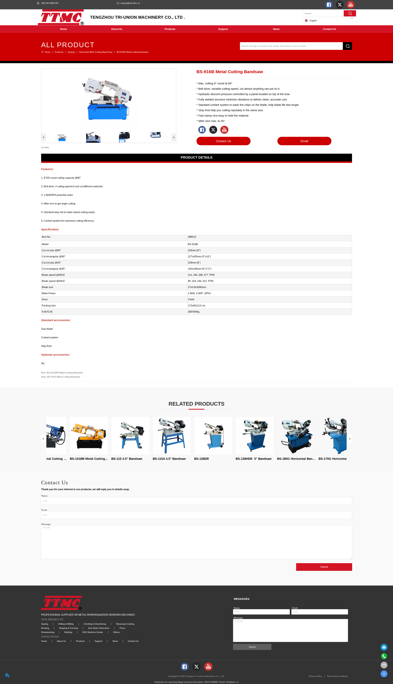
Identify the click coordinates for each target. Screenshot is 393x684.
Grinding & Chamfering (95, 624)
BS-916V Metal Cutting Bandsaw (63, 376)
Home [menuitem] (63, 29)
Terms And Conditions (337, 676)
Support (98, 641)
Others (116, 632)
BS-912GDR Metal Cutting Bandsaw (65, 372)
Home (48, 52)
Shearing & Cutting (125, 624)
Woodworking (47, 632)
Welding (68, 632)
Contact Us (133, 641)
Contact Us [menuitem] (329, 29)
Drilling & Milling (66, 624)
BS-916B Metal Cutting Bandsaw (132, 52)
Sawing (71, 52)
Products (59, 52)
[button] (116, 29)
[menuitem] (116, 29)
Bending (45, 628)
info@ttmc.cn (232, 682)
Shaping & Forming (68, 628)
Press (122, 628)
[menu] (196, 29)
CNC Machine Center (92, 632)
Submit (324, 567)
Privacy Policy (315, 676)
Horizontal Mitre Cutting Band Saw (95, 52)
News (115, 641)
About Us (61, 641)
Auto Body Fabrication (98, 628)
